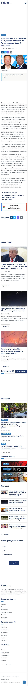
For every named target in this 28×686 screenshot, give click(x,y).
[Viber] (8, 52)
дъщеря (14, 193)
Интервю (3, 604)
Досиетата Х (4, 632)
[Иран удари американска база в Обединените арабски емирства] (14, 298)
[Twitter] (5, 52)
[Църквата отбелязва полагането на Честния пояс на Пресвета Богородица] (4, 526)
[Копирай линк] (11, 52)
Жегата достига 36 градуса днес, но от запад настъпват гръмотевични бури (17, 518)
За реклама (4, 658)
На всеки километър (6, 612)
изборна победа (7, 199)
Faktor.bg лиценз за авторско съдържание (10, 678)
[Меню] (25, 3)
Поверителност (5, 655)
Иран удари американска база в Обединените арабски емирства (18, 502)
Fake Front (4, 627)
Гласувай (13, 563)
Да (4, 546)
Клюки (3, 638)
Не (4, 550)
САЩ (3, 197)
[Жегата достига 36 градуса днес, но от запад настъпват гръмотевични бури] (4, 518)
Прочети (4, 286)
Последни (5, 486)
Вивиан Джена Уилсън (9, 195)
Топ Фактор (4, 617)
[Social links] (3, 664)
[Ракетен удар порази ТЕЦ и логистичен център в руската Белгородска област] (14, 339)
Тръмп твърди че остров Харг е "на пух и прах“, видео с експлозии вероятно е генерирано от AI (14, 266)
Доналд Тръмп (10, 197)
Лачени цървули (5, 607)
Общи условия (5, 652)
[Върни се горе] (24, 682)
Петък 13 (3, 615)
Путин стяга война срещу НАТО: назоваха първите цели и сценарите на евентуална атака (13, 448)
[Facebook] (2, 52)
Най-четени (5, 399)
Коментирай (22, 371)
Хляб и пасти (6, 433)
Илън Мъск (7, 193)
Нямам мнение (8, 554)
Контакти (3, 660)
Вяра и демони (5, 629)
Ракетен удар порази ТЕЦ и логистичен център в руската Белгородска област (12, 351)
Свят (3, 443)
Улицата (4, 419)
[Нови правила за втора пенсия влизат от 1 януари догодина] (4, 510)
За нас (3, 650)
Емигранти (4, 635)
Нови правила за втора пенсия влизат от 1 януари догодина (17, 510)
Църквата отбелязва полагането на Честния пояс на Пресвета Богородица (17, 526)
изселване (20, 195)
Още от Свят (6, 242)
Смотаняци (4, 640)
